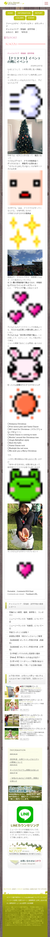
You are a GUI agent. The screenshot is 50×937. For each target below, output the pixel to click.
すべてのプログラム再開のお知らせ (24, 770)
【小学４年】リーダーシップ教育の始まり (26, 661)
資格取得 (32, 900)
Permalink (11, 591)
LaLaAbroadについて (32, 897)
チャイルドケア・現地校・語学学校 (20, 29)
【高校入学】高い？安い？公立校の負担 (25, 665)
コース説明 (13, 900)
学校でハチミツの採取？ (19, 632)
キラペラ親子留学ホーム (15, 897)
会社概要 (30, 903)
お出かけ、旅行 (12, 32)
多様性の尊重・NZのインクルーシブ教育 (25, 636)
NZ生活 (25, 32)
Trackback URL (32, 594)
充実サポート (23, 900)
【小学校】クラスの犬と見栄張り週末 (24, 653)
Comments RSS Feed (25, 591)
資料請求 (12, 903)
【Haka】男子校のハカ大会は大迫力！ (24, 657)
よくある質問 (21, 903)
